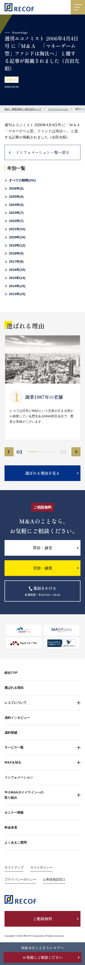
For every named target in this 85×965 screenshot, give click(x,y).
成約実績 (11, 732)
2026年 (15, 188)
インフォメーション (58, 109)
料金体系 (11, 827)
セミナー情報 (14, 812)
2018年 (15, 253)
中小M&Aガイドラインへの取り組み (24, 795)
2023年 (15, 213)
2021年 (16, 229)
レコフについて (16, 702)
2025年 (15, 196)
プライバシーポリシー (20, 879)
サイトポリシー (41, 867)
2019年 (16, 245)
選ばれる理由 (14, 687)
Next (75, 451)
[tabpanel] (42, 387)
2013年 (16, 294)
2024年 (15, 205)
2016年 (16, 269)
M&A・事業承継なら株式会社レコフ (23, 109)
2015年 (16, 278)
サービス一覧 (14, 747)
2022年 (15, 221)
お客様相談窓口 (54, 879)
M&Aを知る (13, 762)
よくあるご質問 (16, 842)
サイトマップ (14, 867)
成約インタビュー (17, 717)
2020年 (16, 237)
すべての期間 (22, 180)
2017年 (15, 261)
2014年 (16, 286)
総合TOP (11, 672)
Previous (9, 451)
